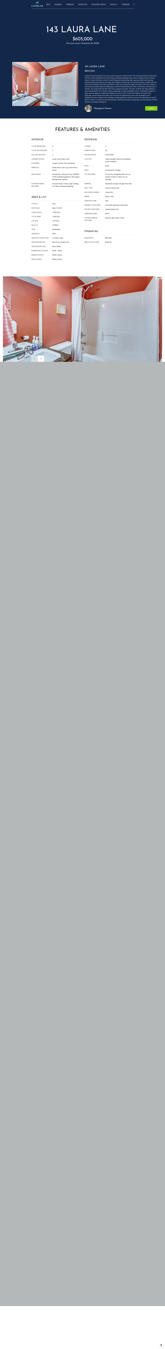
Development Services (98, 4)
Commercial (70, 4)
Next (41, 359)
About (48, 4)
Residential (58, 4)
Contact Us (113, 4)
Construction (82, 4)
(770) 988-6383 (126, 4)
